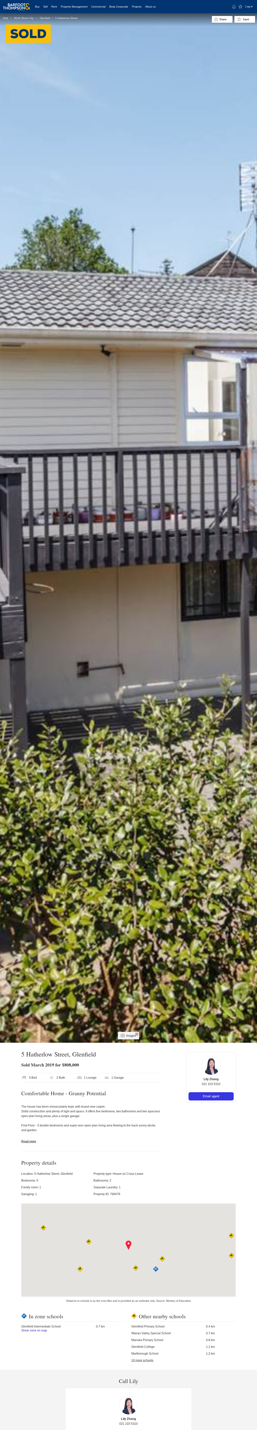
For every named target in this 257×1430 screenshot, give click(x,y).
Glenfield (45, 18)
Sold (5, 18)
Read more (28, 1141)
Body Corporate (118, 6)
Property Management (74, 6)
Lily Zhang (211, 1079)
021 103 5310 (211, 1084)
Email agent (211, 1096)
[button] (129, 1245)
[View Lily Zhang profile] (211, 1065)
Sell (45, 6)
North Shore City (24, 18)
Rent (54, 6)
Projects (136, 6)
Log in (249, 6)
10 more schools (142, 1360)
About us (150, 6)
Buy (37, 6)
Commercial (98, 6)
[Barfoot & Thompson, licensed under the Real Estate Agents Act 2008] (16, 4)
